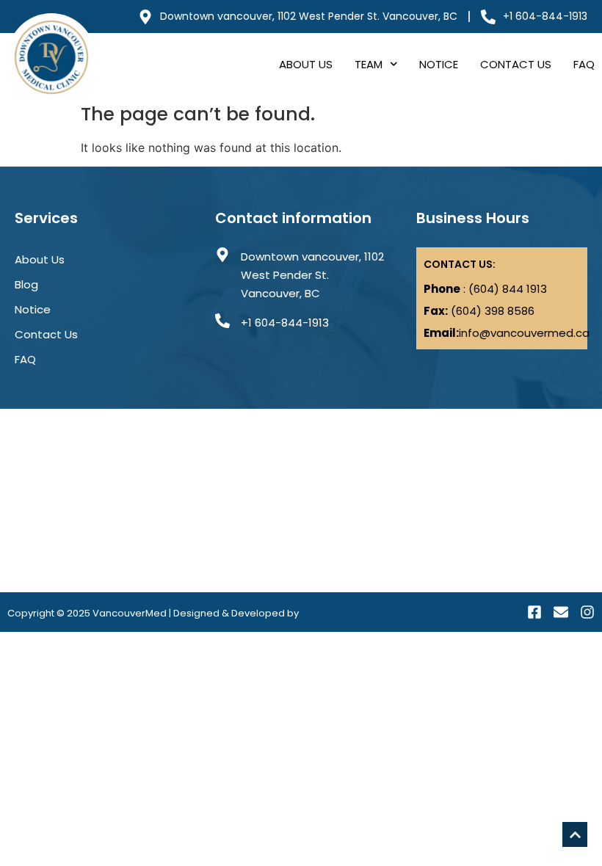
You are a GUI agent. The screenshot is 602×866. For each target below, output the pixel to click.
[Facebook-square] (534, 612)
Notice (438, 64)
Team (368, 64)
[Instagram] (587, 612)
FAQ (584, 64)
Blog (26, 284)
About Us (306, 64)
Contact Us (515, 64)
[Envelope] (561, 612)
